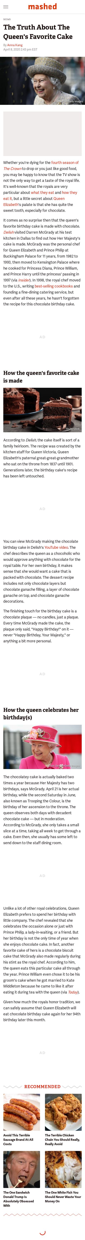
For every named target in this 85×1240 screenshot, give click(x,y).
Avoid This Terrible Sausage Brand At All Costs (18, 1139)
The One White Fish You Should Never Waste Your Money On (63, 1196)
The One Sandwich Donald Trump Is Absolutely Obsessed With (18, 1199)
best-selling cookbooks (54, 286)
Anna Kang (14, 45)
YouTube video (56, 547)
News (7, 19)
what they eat (42, 192)
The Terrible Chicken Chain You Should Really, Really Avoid (62, 1139)
